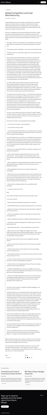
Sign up (41, 395)
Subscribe (5, 406)
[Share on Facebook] (27, 357)
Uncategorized (8, 9)
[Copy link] (31, 357)
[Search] (39, 2)
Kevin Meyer (13, 18)
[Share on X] (25, 357)
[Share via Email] (29, 357)
